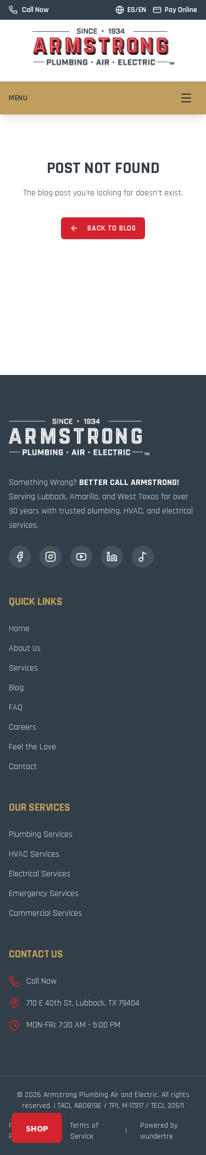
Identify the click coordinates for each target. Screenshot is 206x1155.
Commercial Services (45, 913)
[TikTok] (143, 557)
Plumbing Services (41, 834)
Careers (22, 727)
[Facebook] (20, 557)
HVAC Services (34, 854)
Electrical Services (39, 874)
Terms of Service (84, 1131)
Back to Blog (111, 228)
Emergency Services (44, 893)
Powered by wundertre (158, 1131)
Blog (16, 688)
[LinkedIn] (112, 557)
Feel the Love (32, 747)
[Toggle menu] (186, 98)
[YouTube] (81, 557)
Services (23, 668)
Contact (23, 766)
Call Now (41, 981)
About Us (25, 648)
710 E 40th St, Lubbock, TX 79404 (83, 1003)
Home (19, 628)
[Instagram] (51, 557)
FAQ (16, 707)
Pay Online (181, 10)
